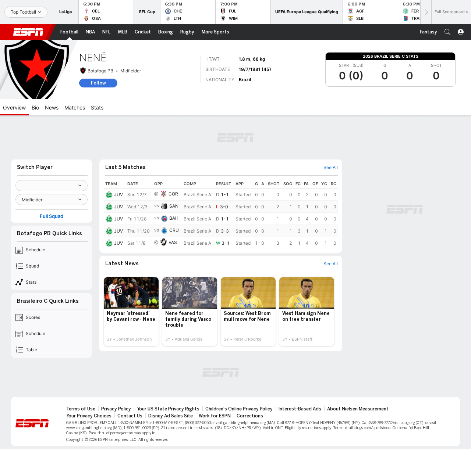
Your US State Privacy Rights (168, 409)
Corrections (250, 416)
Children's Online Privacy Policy (239, 409)
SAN (173, 206)
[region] (221, 214)
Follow (98, 83)
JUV (118, 194)
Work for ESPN (215, 416)
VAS (173, 242)
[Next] (425, 12)
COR (173, 194)
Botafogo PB (100, 70)
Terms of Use (80, 409)
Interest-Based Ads (300, 409)
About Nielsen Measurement (358, 409)
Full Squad (51, 216)
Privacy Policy (116, 409)
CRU (174, 230)
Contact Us (129, 416)
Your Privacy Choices (88, 416)
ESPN (28, 32)
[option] (131, 311)
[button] (447, 32)
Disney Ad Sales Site (170, 416)
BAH (173, 218)
